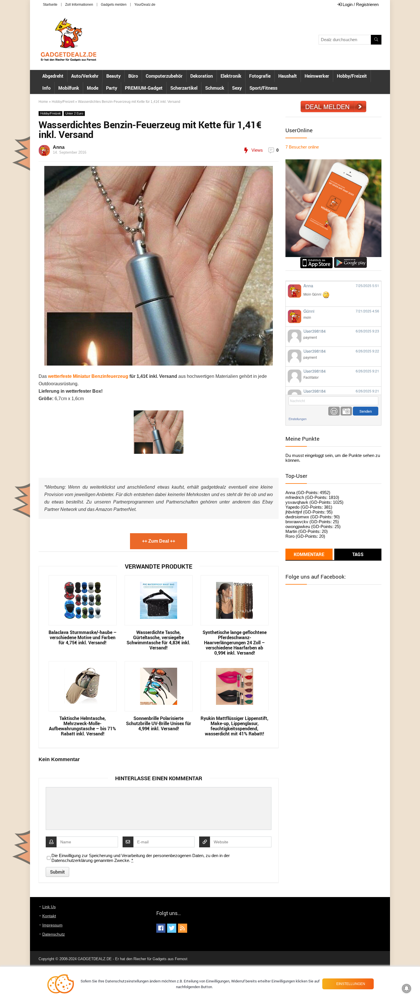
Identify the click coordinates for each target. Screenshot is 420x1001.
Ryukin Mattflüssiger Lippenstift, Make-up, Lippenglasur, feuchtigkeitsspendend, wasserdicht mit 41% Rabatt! (234, 726)
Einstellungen (298, 419)
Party (111, 88)
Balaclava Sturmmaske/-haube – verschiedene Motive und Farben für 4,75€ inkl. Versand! (83, 637)
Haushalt (287, 76)
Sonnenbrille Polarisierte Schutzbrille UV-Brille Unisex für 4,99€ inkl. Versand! (158, 723)
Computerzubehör (164, 76)
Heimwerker (317, 76)
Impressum (52, 925)
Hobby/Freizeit (352, 76)
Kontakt (49, 916)
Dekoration (201, 76)
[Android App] (350, 259)
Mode (92, 88)
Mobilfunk (68, 88)
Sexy (237, 88)
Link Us (49, 906)
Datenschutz (53, 934)
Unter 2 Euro (74, 113)
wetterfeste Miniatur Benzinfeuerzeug (88, 376)
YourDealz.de (144, 5)
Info (46, 88)
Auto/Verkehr (85, 76)
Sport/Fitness (263, 88)
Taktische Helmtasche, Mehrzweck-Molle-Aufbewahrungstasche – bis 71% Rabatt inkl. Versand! (82, 726)
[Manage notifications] (406, 988)
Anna (59, 147)
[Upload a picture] (346, 411)
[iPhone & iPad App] (316, 259)
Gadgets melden (114, 5)
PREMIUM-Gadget (144, 88)
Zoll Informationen (79, 5)
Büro (133, 76)
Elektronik (231, 76)
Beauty (113, 76)
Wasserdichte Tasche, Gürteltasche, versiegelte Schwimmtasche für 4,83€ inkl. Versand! (158, 640)
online (302, 147)
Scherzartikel (183, 88)
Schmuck (214, 88)
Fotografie (260, 76)
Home (43, 102)
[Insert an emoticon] (334, 411)
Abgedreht (52, 76)
